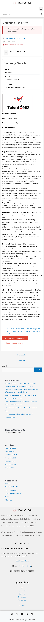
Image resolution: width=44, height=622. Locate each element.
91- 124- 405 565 (25, 566)
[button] (41, 9)
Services (22, 594)
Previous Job (22, 355)
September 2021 (11, 464)
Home (22, 588)
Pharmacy (8, 500)
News (7, 497)
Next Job (22, 360)
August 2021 (9, 468)
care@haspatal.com (22, 561)
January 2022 (10, 451)
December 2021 (11, 454)
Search (4, 366)
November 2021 (11, 458)
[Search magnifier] (41, 14)
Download (22, 597)
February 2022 (10, 448)
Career (21, 606)
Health (7, 483)
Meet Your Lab (10, 490)
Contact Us (21, 600)
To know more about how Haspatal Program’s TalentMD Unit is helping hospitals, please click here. (23, 331)
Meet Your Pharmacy (13, 493)
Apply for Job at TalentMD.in (15, 338)
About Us (22, 591)
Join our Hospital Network (14, 343)
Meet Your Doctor (11, 487)
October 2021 (10, 461)
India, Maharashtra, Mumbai (15, 38)
